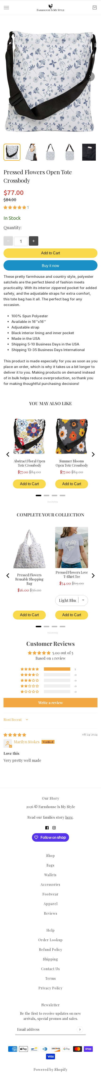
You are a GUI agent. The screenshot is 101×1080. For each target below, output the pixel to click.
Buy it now (50, 266)
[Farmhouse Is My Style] (50, 7)
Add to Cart (50, 253)
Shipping (50, 959)
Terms (50, 978)
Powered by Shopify (50, 1069)
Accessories (50, 884)
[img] (15, 734)
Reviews (50, 913)
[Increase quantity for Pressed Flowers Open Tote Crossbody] (33, 241)
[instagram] (54, 827)
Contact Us (50, 969)
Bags (50, 865)
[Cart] (94, 7)
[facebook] (46, 827)
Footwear (51, 894)
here (69, 817)
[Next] (90, 76)
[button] (15, 207)
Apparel (51, 904)
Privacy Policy (50, 988)
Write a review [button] (50, 702)
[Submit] (80, 1029)
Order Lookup (50, 940)
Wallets (50, 875)
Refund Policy (50, 949)
